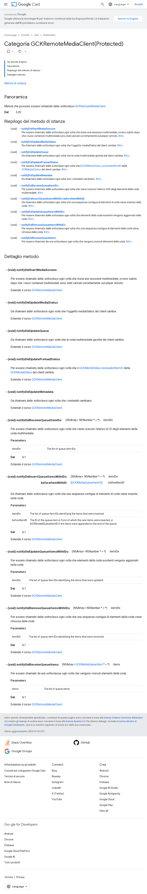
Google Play (106, 805)
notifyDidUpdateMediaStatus (38, 141)
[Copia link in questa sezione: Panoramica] (30, 97)
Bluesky (56, 776)
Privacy (20, 877)
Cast (36, 4)
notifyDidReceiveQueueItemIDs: (40, 185)
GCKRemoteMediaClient (90, 106)
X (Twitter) (58, 793)
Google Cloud (106, 799)
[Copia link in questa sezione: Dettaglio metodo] (42, 257)
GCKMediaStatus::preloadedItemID (101, 165)
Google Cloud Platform (17, 851)
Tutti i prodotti (12, 862)
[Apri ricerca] (102, 4)
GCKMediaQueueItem (89, 664)
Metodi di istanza (15, 83)
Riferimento (49, 35)
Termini (8, 877)
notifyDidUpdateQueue (34, 152)
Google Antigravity (109, 793)
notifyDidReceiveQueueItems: (39, 237)
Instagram (57, 782)
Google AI (9, 856)
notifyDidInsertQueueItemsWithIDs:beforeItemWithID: (53, 198)
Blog (54, 770)
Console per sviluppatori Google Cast (25, 770)
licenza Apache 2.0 (75, 721)
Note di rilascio (12, 782)
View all (103, 810)
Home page (10, 35)
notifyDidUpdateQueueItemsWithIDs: (43, 211)
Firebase (104, 782)
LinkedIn (56, 787)
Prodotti (25, 35)
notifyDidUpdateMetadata (36, 175)
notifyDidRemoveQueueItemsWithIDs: (43, 224)
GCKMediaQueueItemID (86, 482)
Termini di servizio (14, 776)
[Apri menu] (5, 4)
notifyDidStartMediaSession (38, 128)
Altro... (121, 135)
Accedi (138, 4)
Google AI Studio (108, 787)
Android (103, 770)
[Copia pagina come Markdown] (20, 51)
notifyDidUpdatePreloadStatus (39, 162)
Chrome (104, 776)
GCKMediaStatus (31, 169)
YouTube (57, 799)
